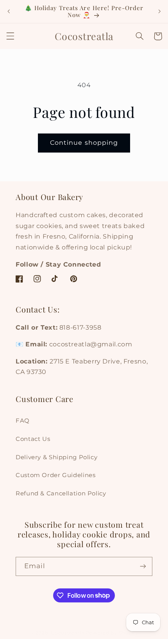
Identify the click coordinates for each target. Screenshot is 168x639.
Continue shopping (84, 142)
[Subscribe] (143, 566)
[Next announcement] (159, 11)
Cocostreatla (67, 632)
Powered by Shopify (112, 632)
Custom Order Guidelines (56, 475)
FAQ (23, 420)
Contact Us (33, 438)
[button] (10, 36)
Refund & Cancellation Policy (61, 493)
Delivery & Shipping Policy (56, 457)
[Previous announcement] (8, 11)
